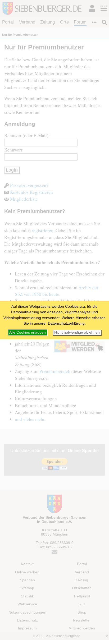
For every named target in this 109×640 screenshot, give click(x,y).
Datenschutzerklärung (66, 323)
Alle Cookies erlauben (27, 332)
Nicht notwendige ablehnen (77, 332)
